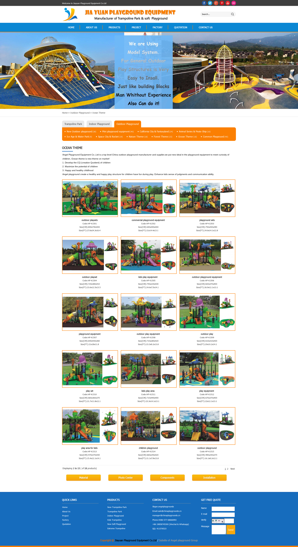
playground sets (207, 220)
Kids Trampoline (114, 520)
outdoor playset (89, 277)
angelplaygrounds (166, 506)
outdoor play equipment (148, 334)
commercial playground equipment (148, 220)
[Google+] (216, 3)
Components (167, 477)
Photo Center (125, 477)
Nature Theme (138, 136)
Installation (209, 477)
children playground (148, 448)
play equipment (207, 391)
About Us (91, 27)
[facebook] (204, 3)
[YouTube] (228, 3)
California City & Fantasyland (156, 131)
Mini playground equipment (118, 131)
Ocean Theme (187, 136)
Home (71, 27)
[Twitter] (210, 3)
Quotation (180, 27)
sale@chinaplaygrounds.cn (169, 511)
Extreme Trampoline (116, 528)
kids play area (148, 391)
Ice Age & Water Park (79, 136)
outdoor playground (207, 448)
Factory (158, 27)
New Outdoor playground (81, 131)
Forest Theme (163, 136)
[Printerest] (222, 3)
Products (114, 27)
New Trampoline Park (116, 507)
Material (83, 477)
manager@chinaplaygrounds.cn (166, 515)
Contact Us (205, 27)
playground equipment (90, 334)
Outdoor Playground (128, 123)
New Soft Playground (116, 524)
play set (89, 391)
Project (136, 27)
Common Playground (215, 136)
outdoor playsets (90, 220)
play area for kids (89, 448)
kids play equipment (148, 277)
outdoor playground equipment (207, 277)
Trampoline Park (73, 123)
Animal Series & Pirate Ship (195, 131)
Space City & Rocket (110, 136)
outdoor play (207, 334)
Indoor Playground (99, 123)
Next (232, 468)
